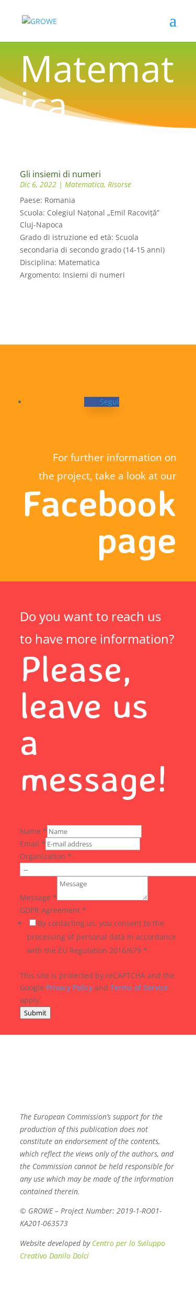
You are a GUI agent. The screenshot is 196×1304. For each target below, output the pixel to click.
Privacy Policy (69, 987)
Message (38, 897)
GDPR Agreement (53, 910)
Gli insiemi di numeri (60, 174)
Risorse (119, 184)
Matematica (84, 184)
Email (32, 844)
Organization (46, 856)
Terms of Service (139, 987)
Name (33, 831)
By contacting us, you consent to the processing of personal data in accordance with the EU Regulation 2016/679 (101, 936)
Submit (35, 1012)
